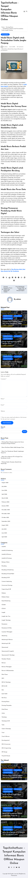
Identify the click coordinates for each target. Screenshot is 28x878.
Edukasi (4, 593)
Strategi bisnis (4, 50)
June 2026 (4, 490)
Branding (4, 566)
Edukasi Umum (5, 597)
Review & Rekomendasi (8, 670)
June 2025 (4, 533)
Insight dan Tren (6, 616)
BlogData (21, 873)
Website (3, 411)
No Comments (20, 46)
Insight (3, 612)
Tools (3, 724)
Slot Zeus (4, 697)
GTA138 (3, 604)
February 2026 (5, 502)
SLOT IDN (4, 693)
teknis (3, 713)
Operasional (5, 647)
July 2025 (4, 529)
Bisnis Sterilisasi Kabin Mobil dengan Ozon (13, 447)
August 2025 (5, 525)
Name (3, 398)
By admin (5, 46)
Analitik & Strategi (8, 336)
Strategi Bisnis (5, 34)
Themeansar (14, 875)
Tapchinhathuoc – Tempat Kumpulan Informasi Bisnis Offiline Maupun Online (14, 856)
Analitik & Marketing (7, 550)
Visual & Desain (6, 755)
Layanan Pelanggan (7, 631)
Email (2, 405)
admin (18, 299)
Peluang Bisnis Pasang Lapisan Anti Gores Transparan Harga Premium (13, 323)
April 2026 (4, 494)
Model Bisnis (5, 49)
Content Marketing (7, 581)
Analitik (4, 546)
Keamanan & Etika (7, 628)
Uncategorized (5, 740)
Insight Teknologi (6, 620)
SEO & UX (4, 686)
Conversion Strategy (7, 585)
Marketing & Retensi (7, 639)
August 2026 (5, 482)
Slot (3, 690)
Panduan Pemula (6, 659)
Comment (3, 379)
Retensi (4, 662)
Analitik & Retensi (6, 554)
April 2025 (4, 536)
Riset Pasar (5, 674)
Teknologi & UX (6, 721)
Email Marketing (6, 600)
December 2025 (6, 509)
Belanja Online (5, 562)
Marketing (4, 635)
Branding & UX (6, 577)
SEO (3, 678)
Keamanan (4, 624)
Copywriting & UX (6, 589)
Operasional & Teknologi (8, 655)
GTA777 (4, 608)
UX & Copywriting (6, 748)
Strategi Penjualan (8, 318)
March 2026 (5, 498)
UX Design (4, 752)
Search (3, 427)
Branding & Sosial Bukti (8, 573)
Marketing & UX (6, 643)
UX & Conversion (6, 744)
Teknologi (4, 717)
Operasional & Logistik (8, 651)
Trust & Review (6, 736)
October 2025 (5, 517)
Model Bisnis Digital (13, 49)
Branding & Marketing (7, 569)
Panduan (20, 49)
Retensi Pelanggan (7, 666)
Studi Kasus (5, 709)
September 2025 (6, 521)
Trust (3, 732)
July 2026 (4, 486)
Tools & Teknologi (6, 728)
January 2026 (5, 505)
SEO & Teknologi (6, 682)
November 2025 (6, 513)
